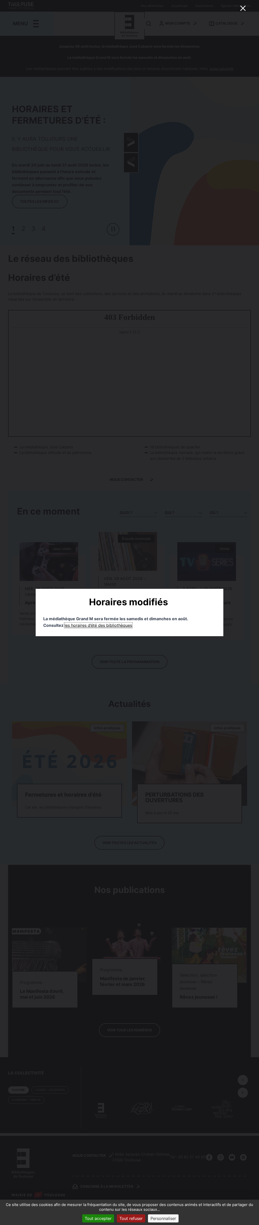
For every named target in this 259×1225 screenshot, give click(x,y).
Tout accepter (98, 1218)
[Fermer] (243, 8)
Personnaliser (163, 1218)
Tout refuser (131, 1218)
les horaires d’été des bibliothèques (98, 625)
